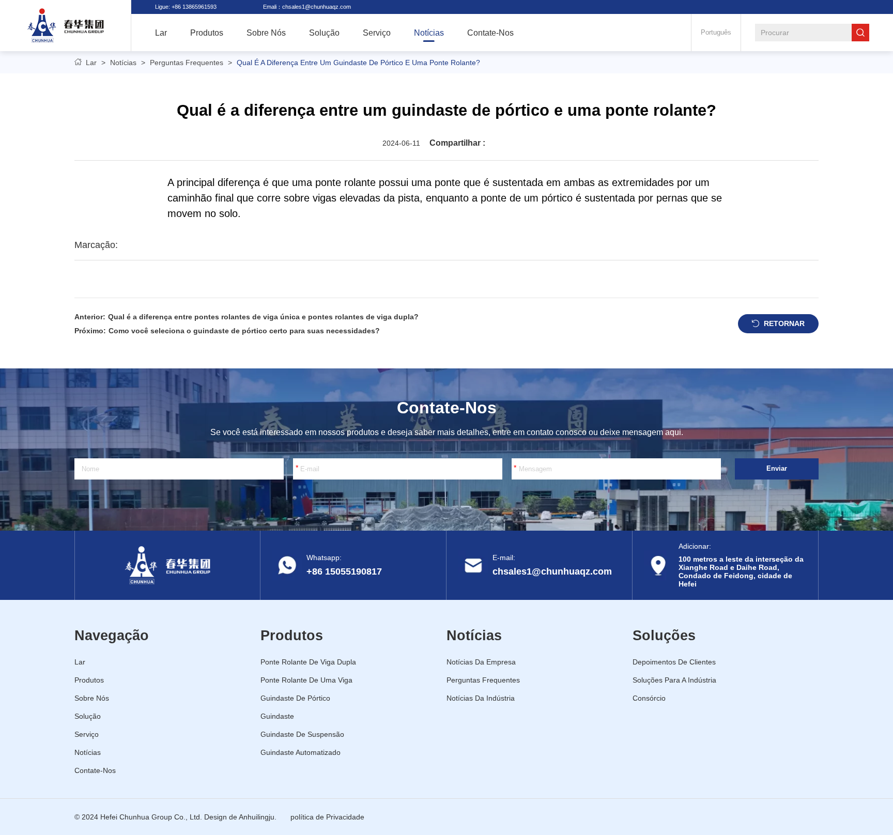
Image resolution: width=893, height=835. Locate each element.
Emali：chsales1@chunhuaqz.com (307, 7)
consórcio (649, 698)
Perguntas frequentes (186, 62)
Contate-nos (490, 32)
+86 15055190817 (344, 571)
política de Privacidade (327, 817)
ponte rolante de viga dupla (308, 662)
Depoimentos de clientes (674, 662)
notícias (429, 32)
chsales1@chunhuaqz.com (552, 571)
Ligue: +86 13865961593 (186, 7)
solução (324, 32)
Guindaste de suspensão (302, 734)
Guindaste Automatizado (300, 752)
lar (161, 32)
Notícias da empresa (481, 662)
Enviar (776, 468)
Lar (91, 62)
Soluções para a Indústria (674, 680)
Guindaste (277, 716)
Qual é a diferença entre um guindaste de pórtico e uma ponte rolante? (358, 62)
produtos (206, 32)
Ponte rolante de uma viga (306, 680)
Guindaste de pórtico (295, 698)
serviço (377, 32)
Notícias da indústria (480, 698)
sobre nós (266, 32)
